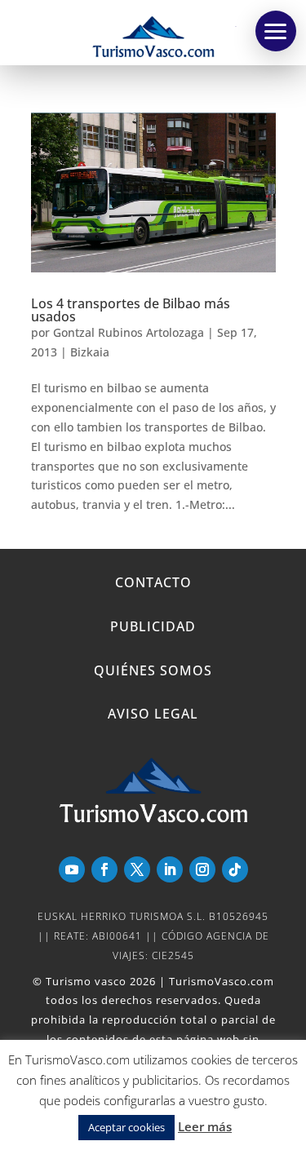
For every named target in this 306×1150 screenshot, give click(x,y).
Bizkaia (89, 352)
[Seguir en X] (137, 869)
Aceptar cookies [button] (126, 1127)
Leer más (205, 1126)
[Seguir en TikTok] (235, 869)
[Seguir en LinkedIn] (170, 869)
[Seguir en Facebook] (104, 869)
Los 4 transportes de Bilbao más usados (130, 309)
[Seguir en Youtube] (72, 869)
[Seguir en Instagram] (202, 869)
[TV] (275, 31)
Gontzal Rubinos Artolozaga (128, 332)
